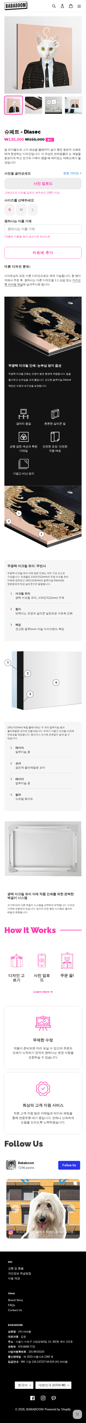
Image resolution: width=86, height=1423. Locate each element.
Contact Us (15, 1310)
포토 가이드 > (72, 173)
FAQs (11, 1305)
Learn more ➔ (43, 991)
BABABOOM (35, 1409)
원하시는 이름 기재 (18, 221)
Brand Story (15, 1300)
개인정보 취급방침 (19, 1273)
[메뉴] (79, 6)
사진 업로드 (43, 184)
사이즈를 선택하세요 (19, 200)
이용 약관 (14, 1278)
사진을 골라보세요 (17, 173)
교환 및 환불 (16, 1268)
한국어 (23, 1385)
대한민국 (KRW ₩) (52, 1385)
